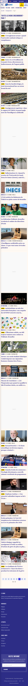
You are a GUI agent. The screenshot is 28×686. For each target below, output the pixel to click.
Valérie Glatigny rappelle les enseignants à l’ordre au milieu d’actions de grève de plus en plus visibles (12, 544)
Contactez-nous (4, 627)
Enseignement (9, 10)
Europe (12, 8)
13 (15, 582)
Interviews (15, 1)
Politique (8, 8)
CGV (20, 680)
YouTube (3, 645)
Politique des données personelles (11, 680)
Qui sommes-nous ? (5, 625)
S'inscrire (5, 669)
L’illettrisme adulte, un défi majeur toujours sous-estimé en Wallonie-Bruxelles (12, 334)
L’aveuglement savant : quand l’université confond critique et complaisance (13, 38)
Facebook (3, 638)
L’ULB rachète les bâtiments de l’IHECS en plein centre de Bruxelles (13, 198)
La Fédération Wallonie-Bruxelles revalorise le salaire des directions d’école (12, 221)
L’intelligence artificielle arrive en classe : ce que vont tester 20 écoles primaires (13, 245)
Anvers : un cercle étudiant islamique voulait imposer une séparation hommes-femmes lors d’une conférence (14, 359)
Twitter (2, 640)
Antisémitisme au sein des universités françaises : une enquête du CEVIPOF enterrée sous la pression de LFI (13, 310)
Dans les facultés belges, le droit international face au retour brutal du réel (12, 86)
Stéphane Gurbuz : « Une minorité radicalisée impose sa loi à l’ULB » (13, 496)
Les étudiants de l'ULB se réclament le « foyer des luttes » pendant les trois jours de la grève (12, 568)
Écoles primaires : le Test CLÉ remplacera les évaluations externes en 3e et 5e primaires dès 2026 (13, 520)
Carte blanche (21, 1)
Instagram (3, 643)
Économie (3, 616)
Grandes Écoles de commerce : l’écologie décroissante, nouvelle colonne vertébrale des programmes (13, 472)
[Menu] (2, 5)
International (18, 8)
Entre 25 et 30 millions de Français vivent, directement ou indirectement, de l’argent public (12, 62)
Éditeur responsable (5, 630)
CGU (23, 680)
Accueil (2, 10)
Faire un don (4, 1)
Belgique (3, 8)
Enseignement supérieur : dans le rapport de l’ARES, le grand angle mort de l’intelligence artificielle (14, 110)
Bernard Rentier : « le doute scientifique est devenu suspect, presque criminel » (13, 448)
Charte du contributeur (14, 683)
